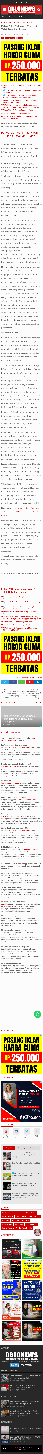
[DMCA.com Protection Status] (21, 1365)
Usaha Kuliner (31, 1224)
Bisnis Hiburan (7, 1213)
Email (20, 38)
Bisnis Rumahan (34, 1217)
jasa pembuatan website (22, 747)
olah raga (38, 677)
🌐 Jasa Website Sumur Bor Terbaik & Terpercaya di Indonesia (25, 1174)
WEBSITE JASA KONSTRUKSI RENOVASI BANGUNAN (22, 1386)
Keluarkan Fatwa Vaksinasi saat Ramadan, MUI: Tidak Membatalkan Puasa (21, 512)
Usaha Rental (21, 1228)
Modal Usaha (7, 1224)
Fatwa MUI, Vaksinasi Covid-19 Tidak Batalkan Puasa (20, 134)
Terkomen (34, 1148)
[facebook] (11, 2)
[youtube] (26, 2)
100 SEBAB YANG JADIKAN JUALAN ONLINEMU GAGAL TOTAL (25, 1438)
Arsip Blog (21, 1148)
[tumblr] (32, 2)
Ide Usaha (16, 1220)
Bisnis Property (7, 1217)
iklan (30, 1228)
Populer (9, 1148)
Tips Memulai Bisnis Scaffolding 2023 (26, 1163)
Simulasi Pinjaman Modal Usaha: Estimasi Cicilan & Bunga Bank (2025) (24, 1155)
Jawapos (25, 677)
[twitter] (16, 2)
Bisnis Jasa (19, 1213)
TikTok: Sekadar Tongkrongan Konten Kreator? (21, 113)
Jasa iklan (5, 904)
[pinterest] (21, 2)
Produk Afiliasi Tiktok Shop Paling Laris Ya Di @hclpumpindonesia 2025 (20, 101)
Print (12, 38)
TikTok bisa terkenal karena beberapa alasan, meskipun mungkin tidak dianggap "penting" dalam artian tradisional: (22, 107)
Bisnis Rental (21, 1217)
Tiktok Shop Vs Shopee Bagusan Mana (23, 17)
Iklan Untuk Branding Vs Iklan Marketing (25, 1428)
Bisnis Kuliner (31, 1213)
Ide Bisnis (5, 1220)
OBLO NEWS (15, 1447)
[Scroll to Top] (38, 1448)
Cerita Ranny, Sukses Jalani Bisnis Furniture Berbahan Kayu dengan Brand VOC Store (25, 1413)
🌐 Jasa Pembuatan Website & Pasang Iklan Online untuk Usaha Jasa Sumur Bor (20, 96)
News (32, 677)
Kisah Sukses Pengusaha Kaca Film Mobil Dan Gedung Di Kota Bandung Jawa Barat (24, 1404)
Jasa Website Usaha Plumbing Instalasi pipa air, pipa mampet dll (25, 1377)
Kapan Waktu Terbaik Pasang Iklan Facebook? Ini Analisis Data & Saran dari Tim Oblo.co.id (25, 1196)
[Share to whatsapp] (21, 682)
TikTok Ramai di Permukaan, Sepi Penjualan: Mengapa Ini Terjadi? (24, 1184)
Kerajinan (25, 1220)
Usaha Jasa (19, 1224)
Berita (18, 677)
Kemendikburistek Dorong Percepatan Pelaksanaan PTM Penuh (19, 719)
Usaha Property (8, 1228)
